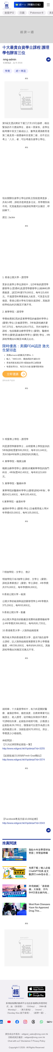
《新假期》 (18, 1006)
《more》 (38, 1009)
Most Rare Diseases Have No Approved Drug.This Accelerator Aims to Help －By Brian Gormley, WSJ (39, 907)
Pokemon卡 (37, 13)
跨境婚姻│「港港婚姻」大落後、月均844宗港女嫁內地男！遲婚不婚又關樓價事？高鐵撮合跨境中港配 (39, 889)
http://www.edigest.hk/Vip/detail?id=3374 (23, 759)
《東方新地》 (26, 1009)
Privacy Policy (39, 1041)
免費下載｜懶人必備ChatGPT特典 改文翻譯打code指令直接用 (39, 871)
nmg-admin (9, 59)
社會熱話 (7, 63)
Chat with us (13, 1041)
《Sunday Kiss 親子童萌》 (18, 1013)
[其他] (48, 59)
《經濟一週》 (39, 1013)
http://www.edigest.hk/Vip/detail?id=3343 (23, 823)
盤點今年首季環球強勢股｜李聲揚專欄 (39, 851)
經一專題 (21, 71)
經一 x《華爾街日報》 (30, 4)
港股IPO (9, 13)
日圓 (22, 13)
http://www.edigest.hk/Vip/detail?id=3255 (23, 748)
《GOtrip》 (31, 1006)
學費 (7, 71)
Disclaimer (26, 1041)
